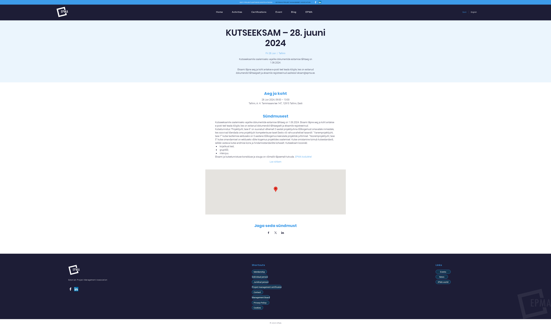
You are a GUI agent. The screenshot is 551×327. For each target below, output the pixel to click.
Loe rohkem (275, 161)
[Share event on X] (275, 233)
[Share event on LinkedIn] (282, 233)
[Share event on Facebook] (268, 233)
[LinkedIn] (319, 2)
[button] (260, 277)
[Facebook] (315, 2)
